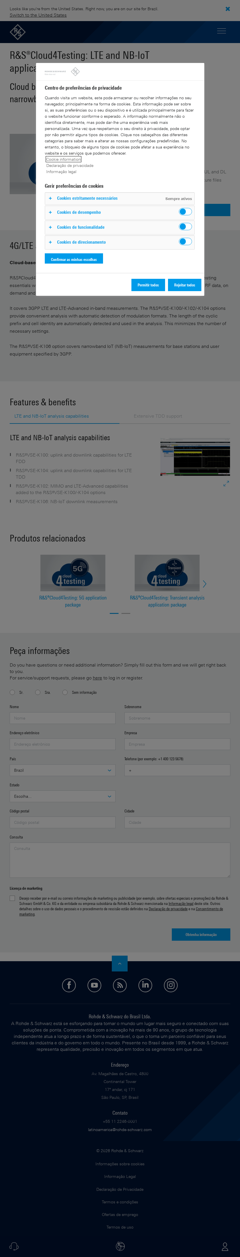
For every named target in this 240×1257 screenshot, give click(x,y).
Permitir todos (148, 284)
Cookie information (63, 159)
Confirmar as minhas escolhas (74, 259)
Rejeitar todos (184, 284)
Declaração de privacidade (69, 165)
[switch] (185, 211)
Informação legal (61, 171)
